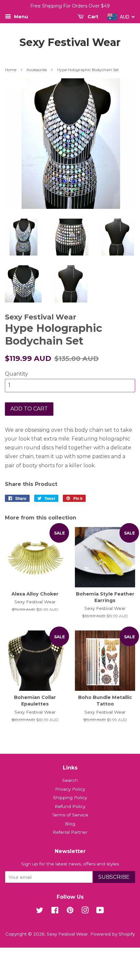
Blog (70, 823)
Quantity (16, 374)
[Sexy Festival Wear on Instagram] (85, 911)
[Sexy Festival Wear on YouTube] (100, 911)
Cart (92, 17)
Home (10, 69)
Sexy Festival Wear (70, 42)
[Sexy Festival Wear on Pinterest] (70, 911)
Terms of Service (70, 814)
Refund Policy (70, 806)
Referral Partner (70, 832)
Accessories (36, 69)
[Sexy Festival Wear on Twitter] (39, 911)
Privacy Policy (70, 789)
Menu (20, 17)
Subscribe (114, 877)
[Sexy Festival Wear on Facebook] (55, 911)
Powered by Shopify (112, 934)
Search (70, 780)
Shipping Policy (70, 797)
